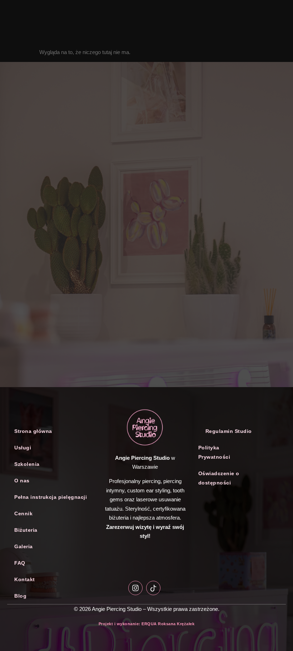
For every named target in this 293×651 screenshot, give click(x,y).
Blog (20, 596)
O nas (22, 480)
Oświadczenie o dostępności (218, 478)
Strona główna (33, 431)
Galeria (23, 546)
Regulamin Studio (228, 431)
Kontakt (24, 579)
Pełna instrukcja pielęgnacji (50, 497)
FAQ (19, 563)
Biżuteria (26, 530)
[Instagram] (135, 588)
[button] (53, 447)
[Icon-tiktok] (153, 588)
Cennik (23, 513)
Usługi (22, 447)
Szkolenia (27, 464)
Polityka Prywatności (214, 452)
